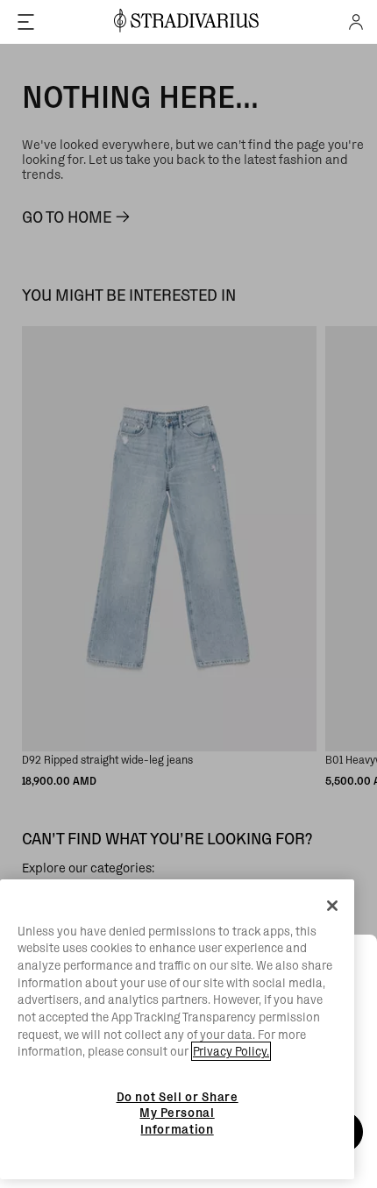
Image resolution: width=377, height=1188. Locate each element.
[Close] (332, 905)
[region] (177, 1029)
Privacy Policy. (231, 1051)
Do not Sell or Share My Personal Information (177, 1113)
